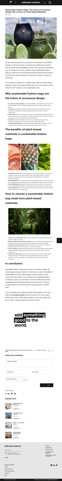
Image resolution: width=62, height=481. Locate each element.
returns (6, 466)
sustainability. (48, 447)
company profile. (49, 449)
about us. (47, 445)
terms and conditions (9, 471)
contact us (7, 473)
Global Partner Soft (52, 479)
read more (16, 408)
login (6, 475)
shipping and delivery (9, 464)
